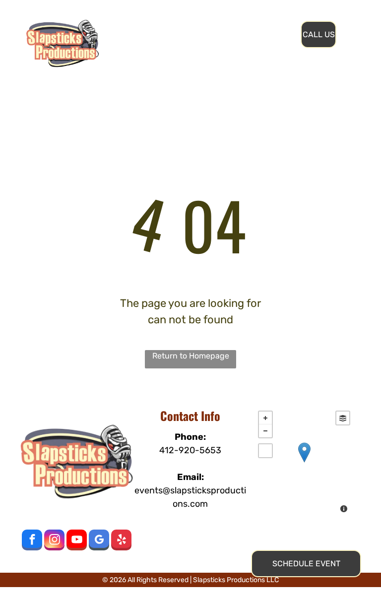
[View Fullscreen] (265, 450)
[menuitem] (169, 24)
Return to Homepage (190, 355)
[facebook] (32, 541)
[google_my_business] (99, 541)
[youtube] (76, 541)
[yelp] (121, 541)
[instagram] (54, 541)
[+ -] (304, 463)
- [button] (265, 430)
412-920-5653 (190, 450)
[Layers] (342, 418)
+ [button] (265, 418)
